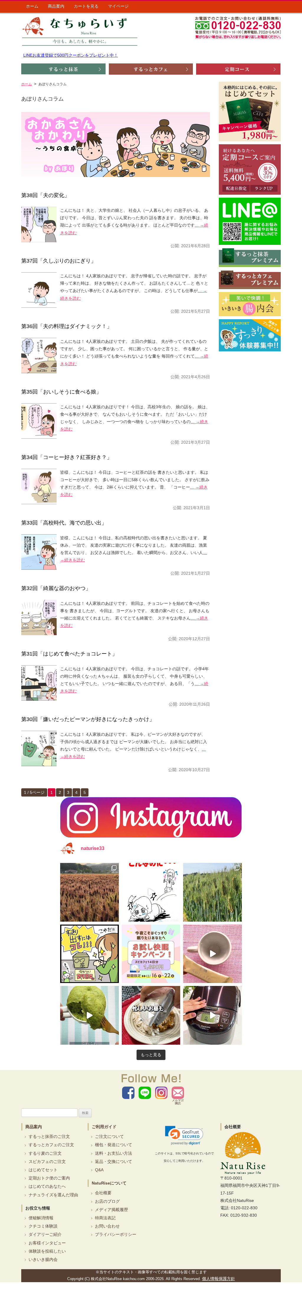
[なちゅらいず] (79, 31)
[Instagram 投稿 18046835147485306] (212, 954)
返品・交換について (113, 1161)
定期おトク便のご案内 (49, 1178)
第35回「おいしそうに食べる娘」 (61, 392)
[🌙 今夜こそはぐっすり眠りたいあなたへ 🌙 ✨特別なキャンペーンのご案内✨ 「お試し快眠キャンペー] (151, 954)
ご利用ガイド (104, 1126)
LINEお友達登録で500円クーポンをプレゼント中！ (70, 55)
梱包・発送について (113, 1144)
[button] (184, 1135)
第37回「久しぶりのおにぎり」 (58, 261)
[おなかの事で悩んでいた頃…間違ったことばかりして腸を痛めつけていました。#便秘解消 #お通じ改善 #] (151, 892)
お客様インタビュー (47, 1243)
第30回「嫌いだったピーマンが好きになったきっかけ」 (88, 719)
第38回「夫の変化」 (45, 195)
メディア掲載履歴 (111, 1209)
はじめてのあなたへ (47, 1186)
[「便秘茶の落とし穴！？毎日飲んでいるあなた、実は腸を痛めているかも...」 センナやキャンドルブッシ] (89, 954)
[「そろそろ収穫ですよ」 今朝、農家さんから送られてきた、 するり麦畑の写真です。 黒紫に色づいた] (89, 892)
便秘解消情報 (41, 1217)
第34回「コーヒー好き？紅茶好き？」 (66, 457)
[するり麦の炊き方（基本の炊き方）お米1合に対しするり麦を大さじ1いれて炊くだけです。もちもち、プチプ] (212, 1015)
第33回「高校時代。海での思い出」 (64, 523)
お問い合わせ (107, 1226)
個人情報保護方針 (218, 1278)
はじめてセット (43, 1169)
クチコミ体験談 (43, 1226)
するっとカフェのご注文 (51, 1144)
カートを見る (86, 6)
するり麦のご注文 (45, 1153)
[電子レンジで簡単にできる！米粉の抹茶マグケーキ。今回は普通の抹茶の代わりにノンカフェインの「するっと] (89, 1015)
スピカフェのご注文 (47, 1161)
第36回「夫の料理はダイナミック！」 (66, 326)
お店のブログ (107, 1201)
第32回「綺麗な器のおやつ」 (56, 588)
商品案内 (56, 6)
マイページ (118, 6)
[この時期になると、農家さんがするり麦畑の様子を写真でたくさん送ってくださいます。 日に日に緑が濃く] (212, 892)
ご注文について (109, 1136)
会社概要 (103, 1192)
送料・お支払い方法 (113, 1153)
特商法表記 (105, 1217)
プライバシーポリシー (115, 1234)
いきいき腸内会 (43, 1259)
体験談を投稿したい (47, 1251)
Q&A (99, 1169)
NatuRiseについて (109, 1183)
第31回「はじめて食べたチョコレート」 (69, 654)
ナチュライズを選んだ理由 (53, 1194)
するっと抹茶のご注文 (49, 1136)
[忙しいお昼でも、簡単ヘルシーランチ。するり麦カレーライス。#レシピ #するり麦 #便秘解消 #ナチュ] (151, 1015)
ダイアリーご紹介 (45, 1234)
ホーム (32, 6)
